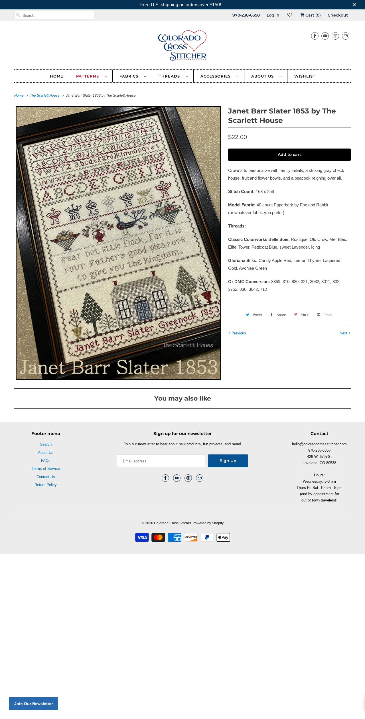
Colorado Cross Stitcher (172, 523)
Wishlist (304, 76)
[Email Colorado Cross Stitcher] (345, 35)
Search (46, 444)
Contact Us (45, 477)
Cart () (312, 15)
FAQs (45, 460)
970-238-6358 (246, 15)
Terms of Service (46, 468)
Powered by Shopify (208, 523)
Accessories (217, 76)
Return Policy (46, 485)
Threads (171, 76)
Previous (238, 333)
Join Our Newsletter (33, 703)
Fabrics (130, 76)
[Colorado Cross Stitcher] (182, 46)
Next (344, 333)
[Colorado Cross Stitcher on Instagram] (335, 35)
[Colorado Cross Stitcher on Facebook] (315, 35)
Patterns (89, 76)
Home (56, 76)
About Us (264, 76)
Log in (273, 15)
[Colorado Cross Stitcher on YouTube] (325, 35)
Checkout (338, 15)
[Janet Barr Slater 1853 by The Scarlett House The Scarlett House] (118, 243)
